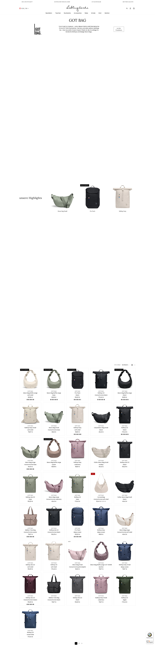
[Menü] (152, 633)
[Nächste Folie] (73, 197)
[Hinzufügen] (73, 207)
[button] (125, 365)
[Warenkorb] (134, 8)
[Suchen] (127, 8)
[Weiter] (81, 643)
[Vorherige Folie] (51, 197)
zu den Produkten (119, 29)
